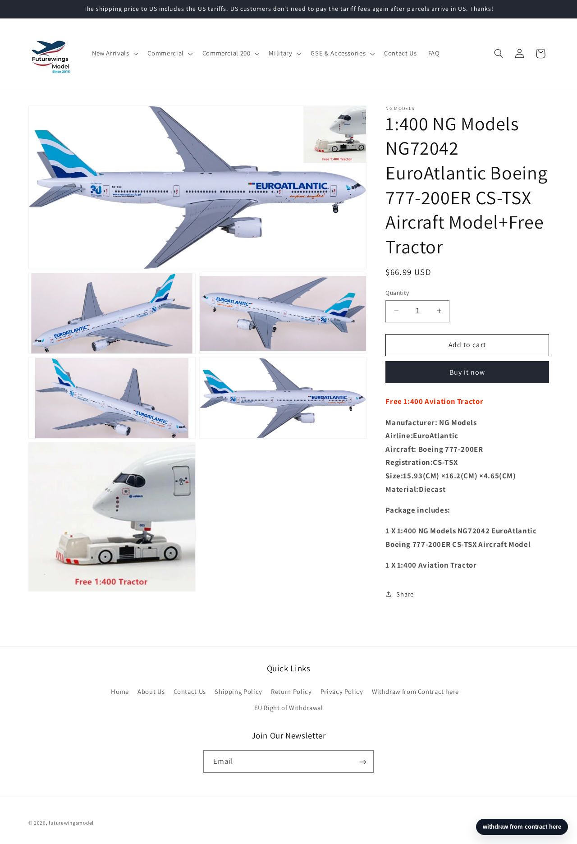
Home (120, 691)
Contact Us (190, 691)
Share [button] (404, 594)
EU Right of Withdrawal (288, 707)
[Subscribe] (363, 762)
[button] (114, 54)
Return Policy (291, 691)
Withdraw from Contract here (415, 691)
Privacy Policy (342, 691)
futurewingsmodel (71, 822)
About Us (151, 691)
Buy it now (467, 371)
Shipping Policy (238, 691)
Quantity (397, 292)
